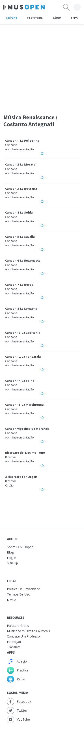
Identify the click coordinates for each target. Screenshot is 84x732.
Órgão (9, 485)
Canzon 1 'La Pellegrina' (22, 140)
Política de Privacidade (23, 589)
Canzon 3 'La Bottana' (21, 189)
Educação (14, 642)
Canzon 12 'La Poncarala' (23, 356)
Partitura (35, 18)
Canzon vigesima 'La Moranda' (27, 429)
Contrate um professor (24, 636)
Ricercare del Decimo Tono (25, 453)
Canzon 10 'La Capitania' (23, 333)
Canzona (11, 145)
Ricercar (10, 457)
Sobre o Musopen (20, 547)
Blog (10, 552)
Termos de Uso (18, 594)
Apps (74, 18)
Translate (14, 647)
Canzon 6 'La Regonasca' (23, 260)
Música (11, 18)
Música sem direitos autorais (28, 631)
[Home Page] (24, 7)
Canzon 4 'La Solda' (19, 212)
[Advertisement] (42, 66)
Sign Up (12, 563)
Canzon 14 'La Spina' (20, 381)
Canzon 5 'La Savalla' (20, 237)
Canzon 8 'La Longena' (21, 308)
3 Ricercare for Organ (21, 477)
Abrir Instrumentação (19, 149)
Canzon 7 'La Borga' (19, 285)
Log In (11, 558)
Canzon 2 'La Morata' (20, 164)
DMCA (11, 600)
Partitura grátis (18, 625)
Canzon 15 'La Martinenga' (24, 405)
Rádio (56, 18)
